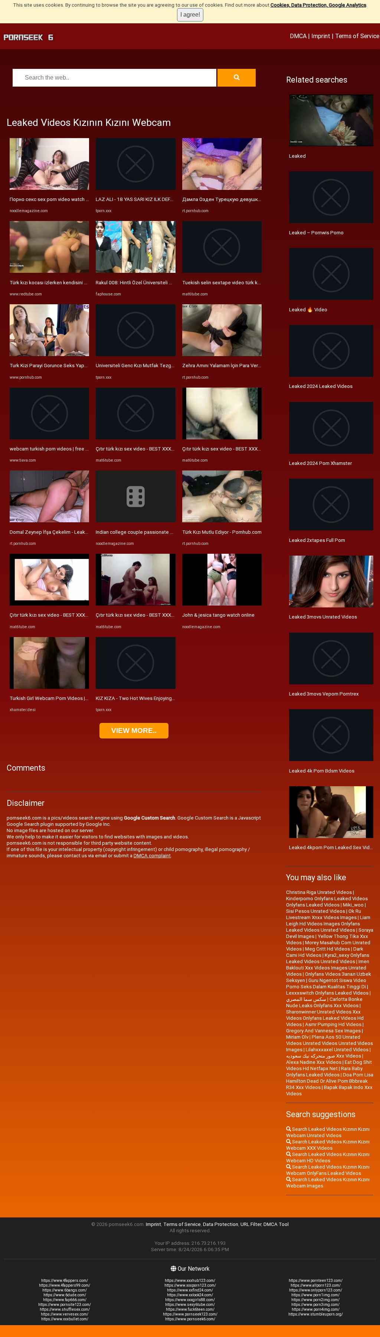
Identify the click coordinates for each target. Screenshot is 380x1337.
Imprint (320, 36)
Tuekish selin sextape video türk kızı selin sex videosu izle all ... (251, 282)
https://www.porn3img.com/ (315, 1304)
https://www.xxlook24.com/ (190, 1295)
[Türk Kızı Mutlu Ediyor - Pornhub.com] (222, 520)
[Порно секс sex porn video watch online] (49, 188)
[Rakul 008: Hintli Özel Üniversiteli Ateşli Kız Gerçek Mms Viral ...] (135, 271)
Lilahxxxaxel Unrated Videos (337, 1049)
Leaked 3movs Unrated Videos (323, 617)
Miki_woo (353, 905)
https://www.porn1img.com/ (315, 1295)
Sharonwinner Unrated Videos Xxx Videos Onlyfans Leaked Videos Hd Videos (325, 1018)
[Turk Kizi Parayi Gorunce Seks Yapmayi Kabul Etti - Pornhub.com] (49, 354)
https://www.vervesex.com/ (64, 1314)
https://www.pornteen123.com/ (316, 1280)
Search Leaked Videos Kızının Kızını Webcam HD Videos (328, 1157)
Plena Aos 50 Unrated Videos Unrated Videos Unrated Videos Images (329, 1043)
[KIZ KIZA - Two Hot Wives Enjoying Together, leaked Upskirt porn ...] (135, 687)
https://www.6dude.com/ (64, 1295)
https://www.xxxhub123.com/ (190, 1280)
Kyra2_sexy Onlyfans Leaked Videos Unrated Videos (327, 958)
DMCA (298, 36)
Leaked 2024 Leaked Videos (321, 386)
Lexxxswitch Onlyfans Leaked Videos (327, 993)
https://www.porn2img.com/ (315, 1299)
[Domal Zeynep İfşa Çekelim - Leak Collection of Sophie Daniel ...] (49, 520)
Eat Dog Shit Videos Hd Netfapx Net (329, 1065)
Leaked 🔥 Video (308, 309)
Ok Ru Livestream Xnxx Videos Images (323, 914)
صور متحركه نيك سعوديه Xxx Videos (323, 1056)
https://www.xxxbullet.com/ (64, 1319)
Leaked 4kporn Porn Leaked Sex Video (332, 847)
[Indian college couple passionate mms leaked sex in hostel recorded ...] (135, 520)
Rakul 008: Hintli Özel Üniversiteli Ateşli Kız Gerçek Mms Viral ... (164, 282)
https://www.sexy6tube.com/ (190, 1304)
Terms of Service (357, 36)
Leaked (297, 156)
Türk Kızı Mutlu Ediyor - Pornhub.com (222, 532)
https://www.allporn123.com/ (316, 1285)
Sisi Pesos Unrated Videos (315, 911)
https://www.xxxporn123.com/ (190, 1285)
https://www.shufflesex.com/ (65, 1309)
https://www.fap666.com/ (64, 1299)
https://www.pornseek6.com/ (190, 1319)
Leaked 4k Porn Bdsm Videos (321, 771)
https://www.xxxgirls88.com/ (190, 1299)
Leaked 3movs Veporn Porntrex (324, 694)
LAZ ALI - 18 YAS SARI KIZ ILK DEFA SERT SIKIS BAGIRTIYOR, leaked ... (172, 199)
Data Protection (220, 1224)
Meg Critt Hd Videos (327, 949)
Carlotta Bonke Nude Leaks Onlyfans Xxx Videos (324, 1002)
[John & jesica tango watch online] (222, 604)
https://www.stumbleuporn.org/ (315, 1314)
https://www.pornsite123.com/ (64, 1304)
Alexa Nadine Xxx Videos (313, 1062)
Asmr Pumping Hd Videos (333, 1024)
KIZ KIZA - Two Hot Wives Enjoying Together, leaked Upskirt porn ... (169, 698)
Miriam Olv (297, 1037)
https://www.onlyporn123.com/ (315, 1290)
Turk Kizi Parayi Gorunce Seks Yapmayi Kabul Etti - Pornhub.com (79, 365)
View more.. (134, 730)
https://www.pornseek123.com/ (190, 1314)
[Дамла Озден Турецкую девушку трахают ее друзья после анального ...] (222, 188)
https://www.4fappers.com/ (64, 1280)
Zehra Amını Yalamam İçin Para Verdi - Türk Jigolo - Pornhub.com (252, 365)
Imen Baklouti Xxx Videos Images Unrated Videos (327, 967)
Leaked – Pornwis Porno (316, 232)
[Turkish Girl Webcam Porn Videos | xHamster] (49, 687)
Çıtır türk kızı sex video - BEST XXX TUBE (54, 615)
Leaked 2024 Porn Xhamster (320, 463)
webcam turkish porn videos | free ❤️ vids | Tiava (63, 449)
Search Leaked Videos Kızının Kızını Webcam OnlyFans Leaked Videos (328, 1170)
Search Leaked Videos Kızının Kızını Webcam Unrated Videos (328, 1132)
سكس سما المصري (306, 999)
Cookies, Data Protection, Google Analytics (318, 5)
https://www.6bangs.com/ (64, 1290)
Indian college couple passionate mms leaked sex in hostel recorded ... (174, 532)
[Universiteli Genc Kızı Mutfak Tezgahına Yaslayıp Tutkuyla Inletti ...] (135, 354)
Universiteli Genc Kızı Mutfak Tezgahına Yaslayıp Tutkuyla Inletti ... (168, 365)
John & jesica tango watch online (218, 615)
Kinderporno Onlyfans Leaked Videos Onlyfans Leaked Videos (327, 901)
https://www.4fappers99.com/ (64, 1285)
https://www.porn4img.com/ (316, 1309)
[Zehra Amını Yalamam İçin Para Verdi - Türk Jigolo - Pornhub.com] (222, 354)
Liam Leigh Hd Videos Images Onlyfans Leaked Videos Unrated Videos (328, 923)
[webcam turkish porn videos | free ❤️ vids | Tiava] (49, 438)
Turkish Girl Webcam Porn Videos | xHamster (59, 698)
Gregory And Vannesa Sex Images (323, 1031)
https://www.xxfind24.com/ (190, 1290)
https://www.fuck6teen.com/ (190, 1309)
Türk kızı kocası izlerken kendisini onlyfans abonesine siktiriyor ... (80, 282)
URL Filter (250, 1224)
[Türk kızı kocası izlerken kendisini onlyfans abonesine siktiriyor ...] (49, 271)
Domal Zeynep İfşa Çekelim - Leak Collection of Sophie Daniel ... (80, 532)
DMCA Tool (276, 1224)
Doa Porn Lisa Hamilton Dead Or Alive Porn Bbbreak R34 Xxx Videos (329, 1081)
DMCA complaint (152, 855)
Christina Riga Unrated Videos (319, 892)
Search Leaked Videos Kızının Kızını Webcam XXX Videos (328, 1145)
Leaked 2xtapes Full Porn (317, 540)
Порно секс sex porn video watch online (54, 199)
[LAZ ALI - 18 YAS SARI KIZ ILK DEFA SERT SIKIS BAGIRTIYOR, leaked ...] (135, 188)
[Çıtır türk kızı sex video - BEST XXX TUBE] (49, 604)
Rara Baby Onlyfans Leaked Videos (324, 1071)
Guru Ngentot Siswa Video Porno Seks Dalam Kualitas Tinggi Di (326, 983)
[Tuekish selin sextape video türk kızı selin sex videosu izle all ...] (222, 271)
